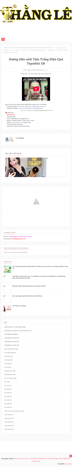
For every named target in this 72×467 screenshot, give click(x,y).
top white (7, 381)
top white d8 (8, 403)
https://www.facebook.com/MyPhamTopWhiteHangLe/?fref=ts (37, 110)
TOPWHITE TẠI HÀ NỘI (11, 345)
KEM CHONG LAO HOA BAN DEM (14, 327)
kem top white (8, 360)
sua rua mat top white (10, 378)
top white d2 (8, 389)
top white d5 (8, 400)
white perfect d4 (9, 418)
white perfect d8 (9, 425)
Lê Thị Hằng (20, 138)
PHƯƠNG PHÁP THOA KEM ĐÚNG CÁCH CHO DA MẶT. (29, 286)
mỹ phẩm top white (9, 374)
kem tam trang (8, 356)
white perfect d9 (9, 429)
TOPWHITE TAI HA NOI (11, 341)
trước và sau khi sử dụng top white (14, 411)
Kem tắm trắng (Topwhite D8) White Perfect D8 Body (27, 296)
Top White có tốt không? (19, 305)
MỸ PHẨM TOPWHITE (11, 334)
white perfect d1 (9, 414)
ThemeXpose (68, 464)
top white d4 (8, 396)
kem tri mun (7, 367)
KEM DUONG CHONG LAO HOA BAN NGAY (18, 330)
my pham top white (9, 370)
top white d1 (8, 385)
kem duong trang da (10, 352)
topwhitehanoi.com (17, 122)
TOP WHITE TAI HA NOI (11, 338)
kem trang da (8, 363)
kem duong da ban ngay (11, 349)
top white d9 (8, 407)
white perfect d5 (9, 422)
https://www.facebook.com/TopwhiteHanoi (31, 108)
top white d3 (8, 392)
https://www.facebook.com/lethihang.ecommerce (32, 106)
